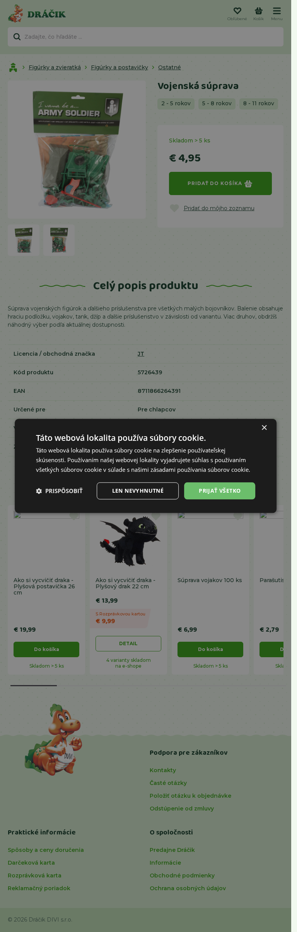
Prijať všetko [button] (220, 490)
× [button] (264, 428)
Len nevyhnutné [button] (138, 490)
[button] (59, 490)
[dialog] (146, 466)
